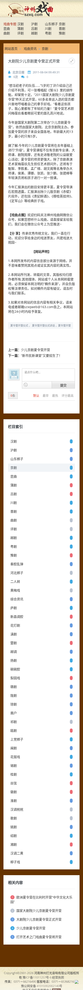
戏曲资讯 (30, 48)
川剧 (48, 28)
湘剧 (13, 844)
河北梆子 (16, 573)
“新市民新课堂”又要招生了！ (41, 355)
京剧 (62, 24)
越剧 (34, 33)
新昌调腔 (16, 616)
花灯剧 (15, 625)
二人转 (15, 581)
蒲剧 (20, 28)
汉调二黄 (16, 853)
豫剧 (62, 33)
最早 (46, 395)
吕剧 (34, 28)
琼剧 (13, 704)
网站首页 (11, 48)
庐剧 (13, 608)
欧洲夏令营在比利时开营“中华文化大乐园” (41, 899)
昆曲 (6, 28)
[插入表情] (26, 385)
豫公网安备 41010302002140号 (41, 986)
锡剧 (13, 765)
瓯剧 (13, 730)
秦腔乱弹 (16, 564)
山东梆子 (51, 24)
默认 (36, 395)
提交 (63, 385)
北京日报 (18, 72)
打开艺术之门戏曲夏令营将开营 (37, 937)
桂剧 (13, 774)
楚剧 (13, 643)
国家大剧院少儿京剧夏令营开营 (37, 910)
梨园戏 (15, 678)
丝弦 (13, 783)
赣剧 (13, 686)
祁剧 (13, 721)
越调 (13, 651)
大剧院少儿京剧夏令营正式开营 (37, 919)
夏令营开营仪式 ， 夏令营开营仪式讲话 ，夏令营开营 (40, 325)
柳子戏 (15, 862)
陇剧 (13, 695)
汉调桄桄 (16, 809)
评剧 (20, 33)
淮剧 (13, 800)
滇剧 (13, 634)
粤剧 (48, 33)
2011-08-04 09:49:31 (46, 72)
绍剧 (13, 835)
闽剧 (13, 748)
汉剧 (20, 24)
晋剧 (62, 28)
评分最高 (68, 395)
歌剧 (13, 818)
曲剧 (6, 33)
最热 (55, 395)
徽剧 (13, 792)
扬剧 (13, 660)
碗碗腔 (15, 669)
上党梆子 (16, 739)
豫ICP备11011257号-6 (37, 977)
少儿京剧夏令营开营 (35, 350)
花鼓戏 (15, 757)
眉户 (13, 713)
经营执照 (58, 977)
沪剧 (34, 24)
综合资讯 (16, 599)
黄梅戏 (15, 590)
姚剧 (13, 827)
